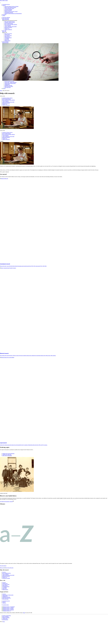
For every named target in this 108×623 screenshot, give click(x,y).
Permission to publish (6, 578)
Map (24, 612)
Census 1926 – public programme (10, 82)
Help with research (5, 18)
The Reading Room (8, 37)
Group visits (6, 39)
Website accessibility (6, 617)
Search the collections (6, 17)
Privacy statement (5, 616)
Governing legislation (8, 9)
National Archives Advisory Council (10, 11)
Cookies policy (5, 618)
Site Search (4, 14)
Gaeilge (3, 15)
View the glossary (3, 565)
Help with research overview (9, 21)
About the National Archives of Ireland (11, 6)
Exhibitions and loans (8, 85)
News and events (7, 87)
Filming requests (7, 40)
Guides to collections (8, 29)
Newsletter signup (5, 604)
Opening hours (7, 34)
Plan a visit (4, 30)
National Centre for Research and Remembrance (13, 13)
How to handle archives (8, 23)
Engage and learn (5, 41)
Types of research (7, 25)
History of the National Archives (10, 7)
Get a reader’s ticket (8, 35)
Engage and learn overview (9, 81)
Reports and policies (8, 10)
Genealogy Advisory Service (9, 22)
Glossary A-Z (6, 28)
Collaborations (7, 84)
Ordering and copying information (8, 453)
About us (4, 5)
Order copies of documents (7, 455)
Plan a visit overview (8, 33)
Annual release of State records (10, 83)
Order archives (7, 36)
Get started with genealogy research (6, 501)
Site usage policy (5, 619)
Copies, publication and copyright (10, 26)
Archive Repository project (9, 8)
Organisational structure (8, 12)
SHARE (1, 141)
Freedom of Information (6, 615)
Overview (4, 572)
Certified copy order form (6, 454)
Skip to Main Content (4, 0)
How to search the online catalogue (10, 24)
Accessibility (6, 38)
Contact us (4, 602)
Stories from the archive (8, 86)
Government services (6, 4)
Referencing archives (8, 27)
